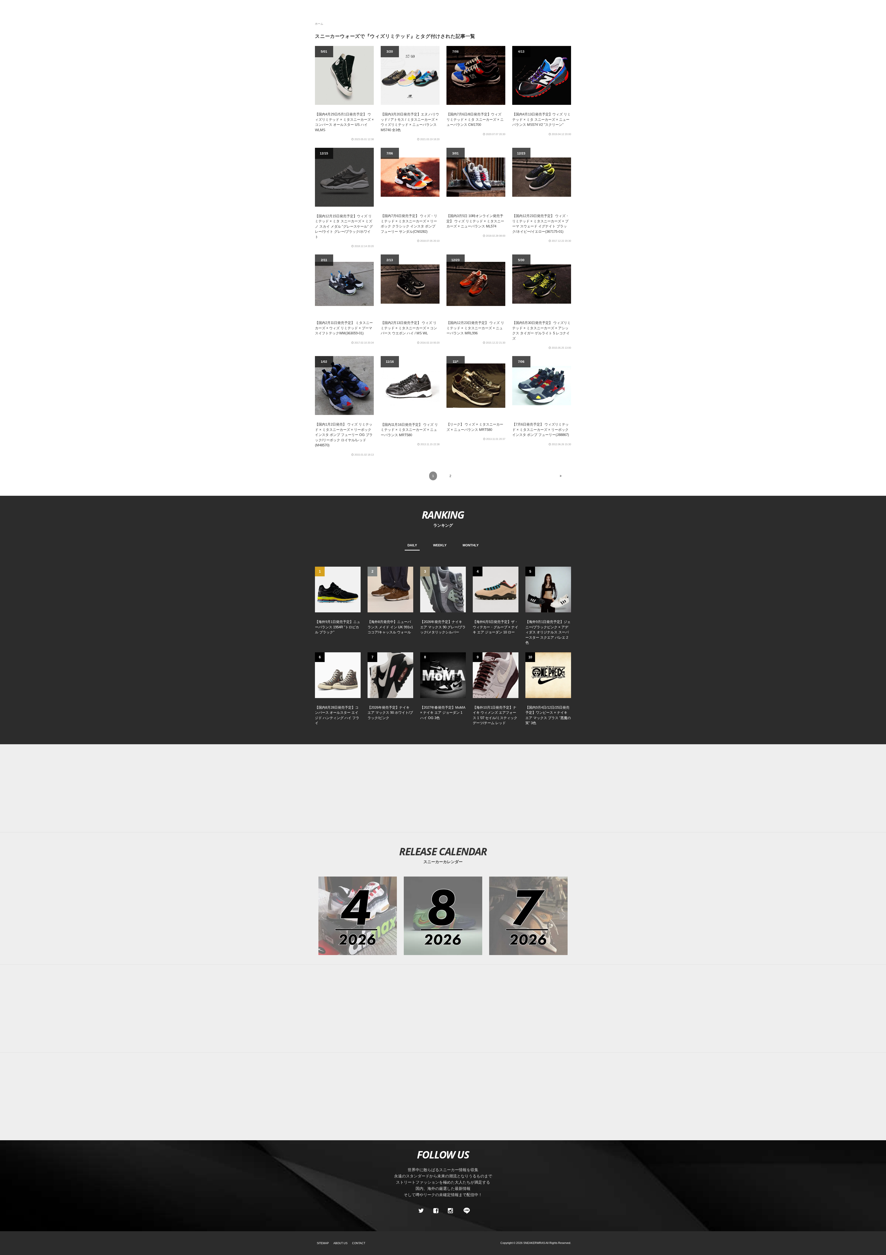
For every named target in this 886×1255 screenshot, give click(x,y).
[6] (338, 675)
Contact (358, 1243)
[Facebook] (435, 1211)
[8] (443, 675)
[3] (443, 589)
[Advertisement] (443, 788)
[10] (548, 675)
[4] (495, 589)
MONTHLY (471, 545)
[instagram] (450, 1211)
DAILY (412, 545)
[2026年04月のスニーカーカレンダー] (357, 916)
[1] (338, 589)
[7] (390, 675)
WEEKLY (439, 545)
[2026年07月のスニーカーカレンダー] (528, 916)
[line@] (465, 1211)
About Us (340, 1243)
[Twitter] (421, 1211)
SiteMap (323, 1243)
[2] (390, 589)
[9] (495, 675)
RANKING (443, 515)
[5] (548, 589)
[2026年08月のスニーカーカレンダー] (443, 916)
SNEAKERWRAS (534, 1243)
